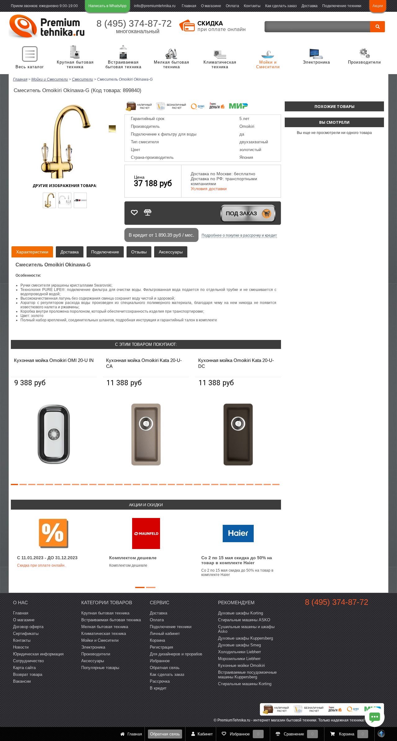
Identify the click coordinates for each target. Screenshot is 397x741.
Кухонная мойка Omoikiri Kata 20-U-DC (236, 363)
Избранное (160, 660)
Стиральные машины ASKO (244, 620)
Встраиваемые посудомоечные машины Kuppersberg (247, 674)
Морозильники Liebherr (239, 658)
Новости (21, 647)
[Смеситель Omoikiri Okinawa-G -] (49, 200)
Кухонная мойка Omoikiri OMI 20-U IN (54, 360)
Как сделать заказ (281, 6)
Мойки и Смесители (268, 64)
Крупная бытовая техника (75, 64)
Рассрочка (160, 681)
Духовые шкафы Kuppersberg (245, 638)
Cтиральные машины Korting (244, 683)
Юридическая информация (38, 654)
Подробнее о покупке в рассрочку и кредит (239, 235)
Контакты (252, 6)
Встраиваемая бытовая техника (123, 64)
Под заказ (241, 213)
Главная (189, 6)
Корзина (157, 640)
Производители (364, 62)
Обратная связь (165, 734)
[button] (14, 484)
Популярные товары (100, 667)
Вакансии (22, 681)
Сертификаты (25, 633)
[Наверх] (381, 734)
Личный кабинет (165, 633)
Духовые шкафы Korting (240, 613)
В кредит (158, 688)
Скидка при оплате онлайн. (41, 565)
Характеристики (32, 251)
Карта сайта (24, 667)
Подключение (105, 251)
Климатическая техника (219, 64)
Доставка (309, 6)
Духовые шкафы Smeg (239, 645)
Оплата (232, 6)
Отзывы (139, 251)
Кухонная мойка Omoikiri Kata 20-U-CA (144, 363)
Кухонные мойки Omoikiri (241, 665)
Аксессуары (171, 251)
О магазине (211, 6)
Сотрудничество (28, 660)
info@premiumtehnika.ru (155, 6)
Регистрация (161, 647)
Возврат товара (27, 674)
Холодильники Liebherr (239, 651)
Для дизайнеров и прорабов (176, 654)
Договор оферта (28, 626)
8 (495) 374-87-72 (134, 23)
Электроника (316, 62)
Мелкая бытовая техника (171, 64)
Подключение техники (341, 6)
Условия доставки (209, 188)
